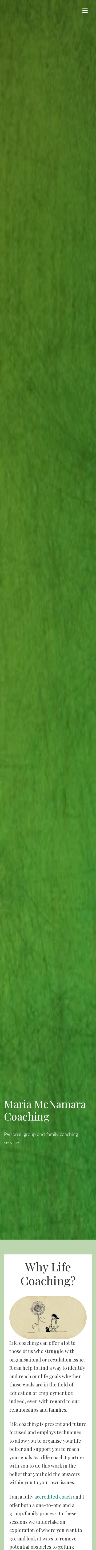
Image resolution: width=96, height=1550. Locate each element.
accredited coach (53, 1497)
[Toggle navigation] (85, 10)
